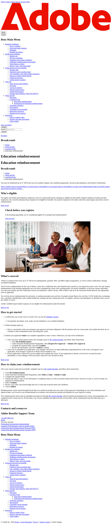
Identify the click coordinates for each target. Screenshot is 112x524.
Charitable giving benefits (18, 109)
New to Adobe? (15, 46)
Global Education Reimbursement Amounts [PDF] (18, 430)
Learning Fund (15, 99)
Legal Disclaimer (26, 522)
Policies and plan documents (19, 119)
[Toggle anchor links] (23, 189)
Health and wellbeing (12, 54)
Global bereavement (17, 92)
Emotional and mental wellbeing (21, 60)
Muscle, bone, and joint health (20, 66)
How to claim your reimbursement (86, 187)
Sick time (13, 86)
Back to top (5, 205)
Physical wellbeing (16, 58)
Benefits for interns (16, 52)
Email (3, 420)
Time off (8, 82)
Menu (3, 32)
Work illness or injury (17, 64)
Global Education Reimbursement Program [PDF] (18, 428)
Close (3, 35)
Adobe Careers (44, 522)
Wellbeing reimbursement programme (23, 62)
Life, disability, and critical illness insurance (25, 74)
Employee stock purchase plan (20, 72)
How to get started (57, 187)
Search (4, 127)
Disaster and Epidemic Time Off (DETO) (24, 94)
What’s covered (33, 187)
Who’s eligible (11, 187)
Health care (14, 56)
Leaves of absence (16, 88)
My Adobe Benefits (56, 340)
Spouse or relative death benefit (20, 76)
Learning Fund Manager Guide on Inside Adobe (17, 426)
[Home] (56, 30)
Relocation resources (17, 111)
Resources (8, 115)
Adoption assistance (16, 105)
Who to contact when (17, 117)
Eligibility (13, 50)
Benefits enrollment (12, 44)
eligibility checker (52, 317)
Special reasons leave (17, 90)
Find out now (10, 219)
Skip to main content (8, 2)
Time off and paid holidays (19, 84)
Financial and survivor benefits (15, 68)
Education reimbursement (23, 101)
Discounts (13, 97)
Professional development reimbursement (28, 103)
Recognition (14, 107)
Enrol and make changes (18, 48)
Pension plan (14, 70)
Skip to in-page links (23, 2)
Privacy (35, 522)
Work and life (10, 96)
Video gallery (14, 121)
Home (7, 145)
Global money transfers (18, 80)
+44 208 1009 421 (7, 418)
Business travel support (18, 113)
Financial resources (16, 78)
